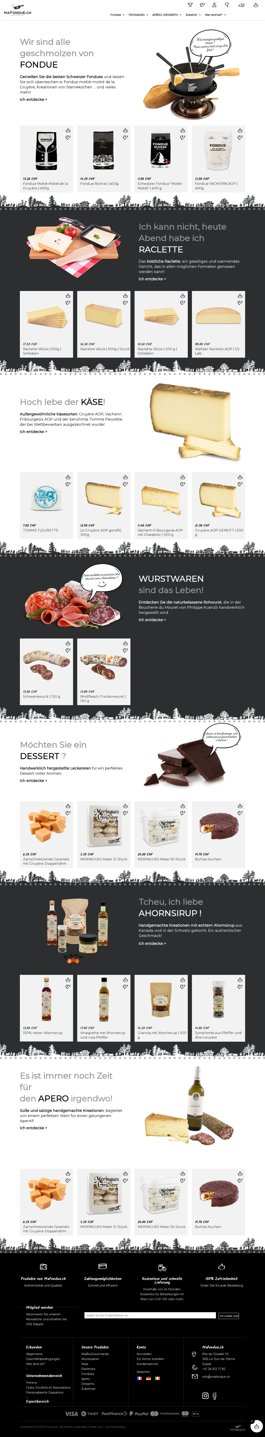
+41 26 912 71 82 (213, 1369)
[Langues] (241, 5)
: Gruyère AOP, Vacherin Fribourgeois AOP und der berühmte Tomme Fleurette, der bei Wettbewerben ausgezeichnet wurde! (71, 419)
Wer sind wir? (214, 14)
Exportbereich (37, 1402)
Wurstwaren (90, 1359)
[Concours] (189, 5)
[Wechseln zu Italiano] (157, 1378)
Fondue (116, 14)
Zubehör (191, 14)
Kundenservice (147, 1364)
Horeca (31, 1382)
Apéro (85, 1379)
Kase (84, 1364)
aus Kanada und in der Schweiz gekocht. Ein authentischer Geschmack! (190, 930)
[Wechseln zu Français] (139, 1378)
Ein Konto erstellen (150, 1359)
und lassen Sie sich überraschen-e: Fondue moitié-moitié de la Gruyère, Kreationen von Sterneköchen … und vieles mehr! (72, 85)
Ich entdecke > (33, 99)
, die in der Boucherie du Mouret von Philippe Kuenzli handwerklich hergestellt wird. (192, 607)
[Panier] (255, 5)
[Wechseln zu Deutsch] (148, 1378)
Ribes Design (118, 1426)
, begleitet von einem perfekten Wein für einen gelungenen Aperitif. (71, 1115)
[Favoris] (201, 5)
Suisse (206, 1364)
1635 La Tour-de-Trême (218, 1359)
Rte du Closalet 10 (215, 1354)
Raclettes (88, 1369)
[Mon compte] (213, 5)
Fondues (87, 1374)
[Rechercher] (225, 5)
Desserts (87, 1384)
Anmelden (144, 1354)
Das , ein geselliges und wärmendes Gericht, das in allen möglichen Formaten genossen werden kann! (189, 266)
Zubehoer (88, 1389)
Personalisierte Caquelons (44, 1392)
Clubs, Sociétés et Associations (48, 1387)
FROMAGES (137, 14)
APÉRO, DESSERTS (165, 14)
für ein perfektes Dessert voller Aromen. (71, 771)
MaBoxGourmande (95, 1354)
